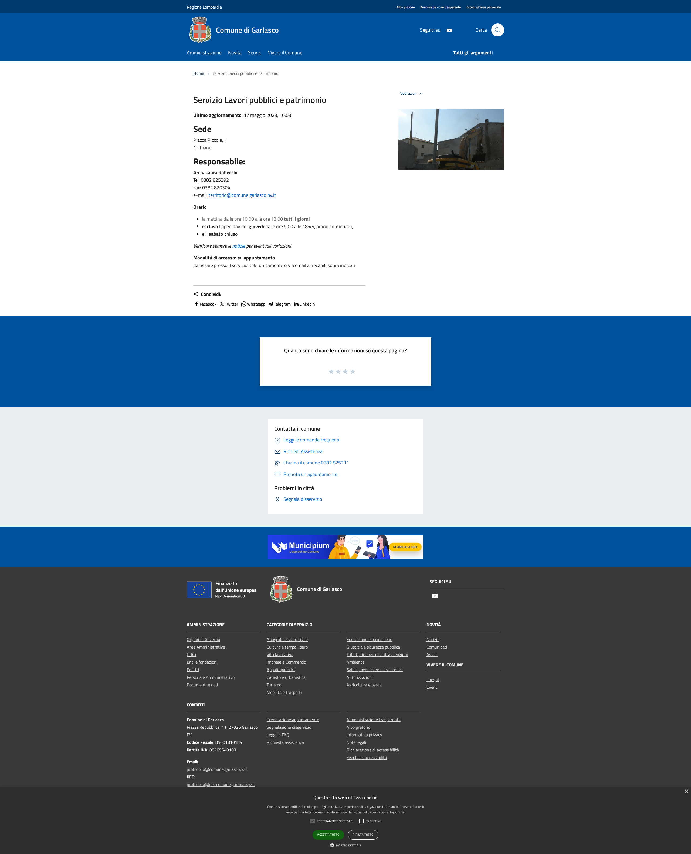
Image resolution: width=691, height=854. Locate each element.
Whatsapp (256, 304)
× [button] (686, 791)
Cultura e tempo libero (287, 647)
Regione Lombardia (204, 7)
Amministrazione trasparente (374, 719)
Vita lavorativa (280, 654)
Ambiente (355, 662)
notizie (239, 245)
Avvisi (432, 654)
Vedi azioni (409, 93)
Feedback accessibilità (367, 757)
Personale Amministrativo (211, 677)
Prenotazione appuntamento (293, 719)
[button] (345, 845)
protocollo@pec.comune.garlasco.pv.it (221, 784)
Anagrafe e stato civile (287, 639)
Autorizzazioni (360, 677)
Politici (193, 669)
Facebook (208, 304)
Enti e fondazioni (202, 662)
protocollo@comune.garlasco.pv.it (217, 769)
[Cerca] (497, 29)
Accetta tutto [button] (328, 834)
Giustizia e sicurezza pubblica (373, 647)
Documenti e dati (202, 684)
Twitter (231, 304)
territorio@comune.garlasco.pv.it (242, 195)
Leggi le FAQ (278, 734)
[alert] (345, 820)
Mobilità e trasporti (284, 692)
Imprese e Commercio (286, 662)
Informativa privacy (364, 734)
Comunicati (436, 647)
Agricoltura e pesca (364, 684)
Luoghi (432, 679)
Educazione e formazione (369, 639)
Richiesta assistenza (285, 742)
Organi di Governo (203, 639)
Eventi (432, 687)
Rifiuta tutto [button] (363, 834)
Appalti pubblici (281, 669)
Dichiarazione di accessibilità (373, 750)
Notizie (432, 639)
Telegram (282, 304)
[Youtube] (447, 29)
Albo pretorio (358, 727)
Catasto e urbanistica (286, 677)
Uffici (191, 654)
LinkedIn (307, 304)
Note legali (356, 742)
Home (198, 73)
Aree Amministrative (206, 647)
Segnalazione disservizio (289, 727)
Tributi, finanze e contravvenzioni (377, 654)
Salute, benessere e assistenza (375, 669)
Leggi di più (397, 812)
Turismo (274, 684)
